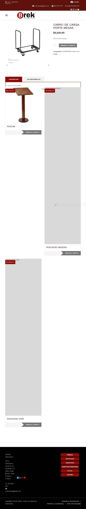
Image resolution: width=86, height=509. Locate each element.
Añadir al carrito (68, 45)
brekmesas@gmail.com (41, 6)
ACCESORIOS (66, 51)
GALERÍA (70, 475)
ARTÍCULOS (70, 459)
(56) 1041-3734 (58, 6)
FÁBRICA (70, 455)
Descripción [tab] (13, 79)
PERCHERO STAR (15, 419)
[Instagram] (74, 9)
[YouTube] (78, 9)
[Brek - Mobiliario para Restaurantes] (26, 15)
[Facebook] (71, 9)
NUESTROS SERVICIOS (70, 467)
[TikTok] (76, 9)
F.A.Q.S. (70, 471)
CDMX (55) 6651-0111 (73, 6)
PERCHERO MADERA (56, 247)
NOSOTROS (70, 463)
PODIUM (11, 126)
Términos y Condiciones (55, 504)
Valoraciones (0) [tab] (33, 79)
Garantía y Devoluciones (70, 501)
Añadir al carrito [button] (32, 132)
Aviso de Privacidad (74, 504)
